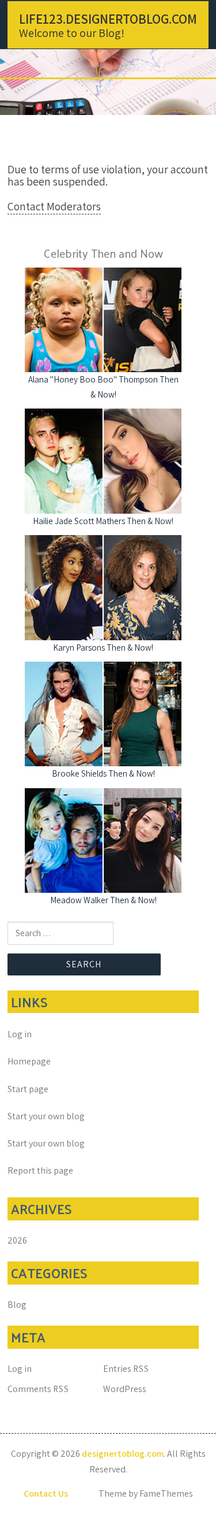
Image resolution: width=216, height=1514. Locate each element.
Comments (38, 1389)
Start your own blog (46, 1116)
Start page (27, 1089)
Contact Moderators (54, 206)
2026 (17, 1240)
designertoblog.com (123, 1454)
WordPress (124, 1389)
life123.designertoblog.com (108, 18)
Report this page (40, 1170)
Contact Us (46, 1493)
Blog (16, 1304)
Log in (19, 1034)
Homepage (29, 1061)
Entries (126, 1369)
